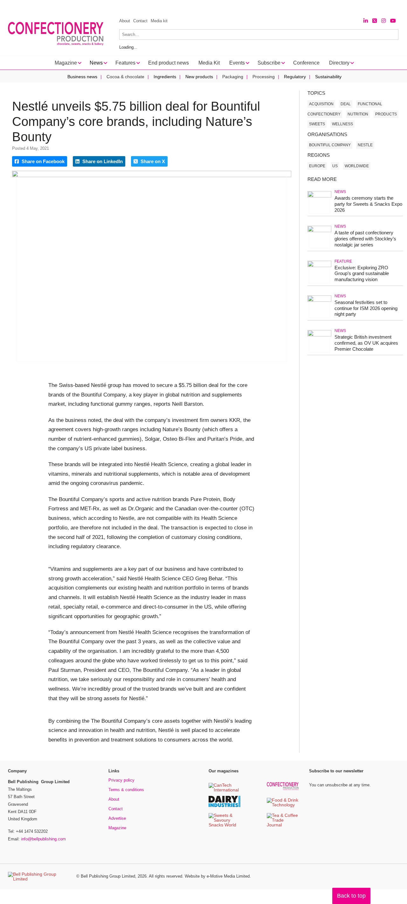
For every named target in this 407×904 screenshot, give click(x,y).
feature (343, 261)
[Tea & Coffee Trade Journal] (283, 825)
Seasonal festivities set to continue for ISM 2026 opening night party (366, 308)
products (386, 114)
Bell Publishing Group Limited (108, 876)
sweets (317, 124)
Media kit (159, 20)
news (340, 192)
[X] (374, 21)
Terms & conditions (126, 789)
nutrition (358, 114)
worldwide (357, 166)
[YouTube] (393, 21)
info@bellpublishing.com (43, 839)
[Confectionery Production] (283, 789)
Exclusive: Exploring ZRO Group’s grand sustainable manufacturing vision (362, 273)
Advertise (117, 818)
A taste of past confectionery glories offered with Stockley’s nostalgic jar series (365, 238)
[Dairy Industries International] (224, 806)
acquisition (321, 104)
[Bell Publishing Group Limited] (38, 876)
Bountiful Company (330, 145)
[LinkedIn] (365, 21)
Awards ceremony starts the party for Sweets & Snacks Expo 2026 (368, 204)
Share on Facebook (42, 161)
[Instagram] (383, 21)
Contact (140, 20)
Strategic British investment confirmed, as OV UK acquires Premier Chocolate (366, 343)
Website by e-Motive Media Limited (217, 876)
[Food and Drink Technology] (283, 805)
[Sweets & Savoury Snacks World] (224, 825)
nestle (365, 145)
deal (346, 104)
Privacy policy (121, 780)
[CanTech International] (224, 790)
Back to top (351, 896)
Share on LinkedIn (102, 161)
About (124, 20)
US (335, 166)
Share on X (152, 161)
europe (317, 166)
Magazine (117, 827)
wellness (342, 124)
